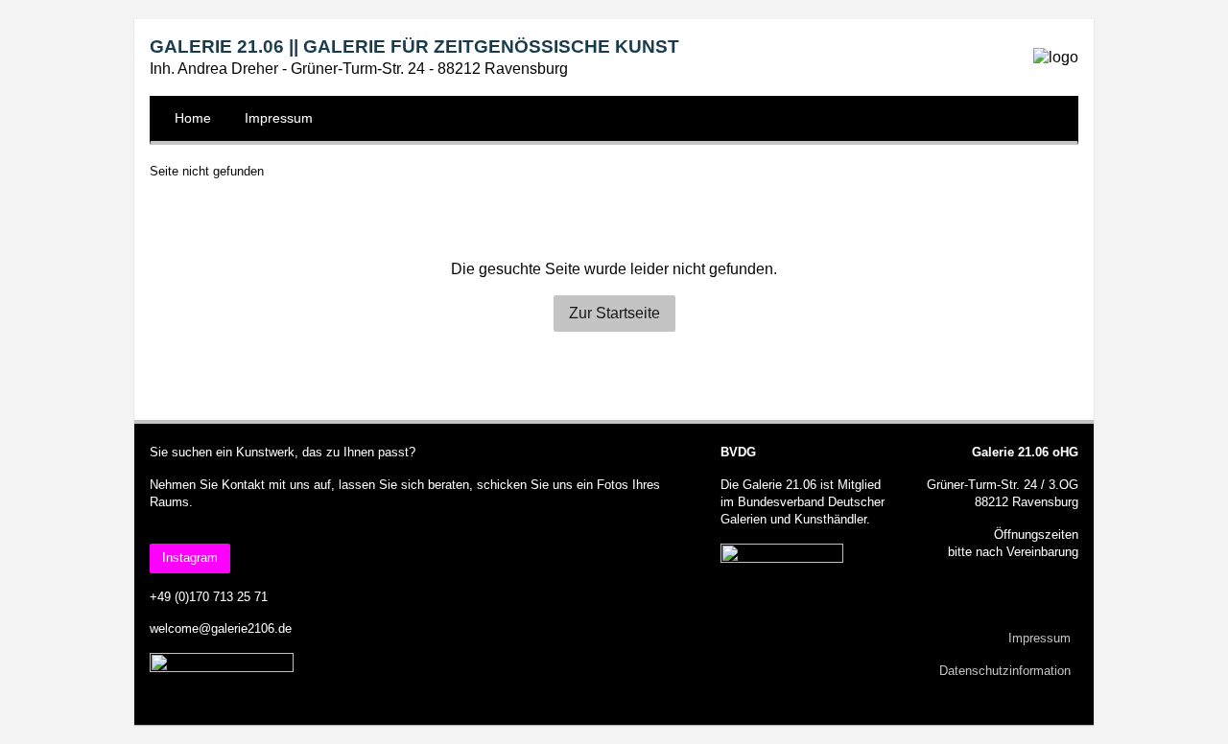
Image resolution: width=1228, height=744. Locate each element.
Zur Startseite (614, 313)
